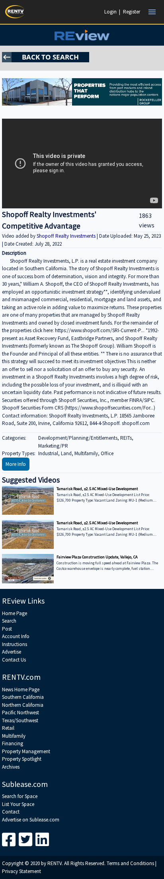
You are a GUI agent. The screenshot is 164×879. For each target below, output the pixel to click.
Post (7, 628)
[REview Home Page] (82, 35)
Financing (12, 743)
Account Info (15, 636)
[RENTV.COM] (15, 11)
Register (131, 11)
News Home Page (20, 689)
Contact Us (14, 659)
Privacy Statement (21, 871)
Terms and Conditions (130, 863)
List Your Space (18, 804)
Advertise (11, 651)
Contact (11, 811)
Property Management (26, 751)
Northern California (22, 705)
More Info (16, 464)
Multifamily (13, 736)
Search (9, 620)
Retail (8, 728)
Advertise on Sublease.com (30, 819)
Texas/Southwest (20, 720)
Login (110, 11)
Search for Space (19, 796)
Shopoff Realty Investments (67, 236)
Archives (11, 767)
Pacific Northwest (20, 712)
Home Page (14, 613)
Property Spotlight (21, 759)
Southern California (23, 697)
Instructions (14, 644)
